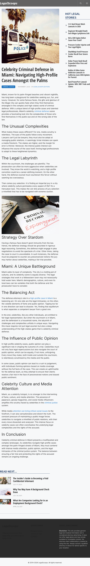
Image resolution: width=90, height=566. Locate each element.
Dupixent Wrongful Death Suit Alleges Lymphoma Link (78, 32)
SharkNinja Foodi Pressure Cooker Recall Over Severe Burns (78, 54)
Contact (34, 536)
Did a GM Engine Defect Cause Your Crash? (77, 39)
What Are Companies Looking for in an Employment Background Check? (30, 502)
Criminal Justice (8, 87)
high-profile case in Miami (41, 298)
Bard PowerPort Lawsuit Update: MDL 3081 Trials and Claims (79, 84)
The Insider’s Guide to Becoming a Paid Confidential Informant (30, 480)
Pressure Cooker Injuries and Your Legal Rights (79, 45)
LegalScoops (8, 3)
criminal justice (51, 403)
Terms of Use (36, 534)
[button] (81, 3)
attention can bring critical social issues (30, 411)
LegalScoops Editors (41, 87)
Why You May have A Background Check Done (31, 491)
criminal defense (41, 111)
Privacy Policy (36, 531)
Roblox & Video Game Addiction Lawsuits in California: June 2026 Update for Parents (79, 74)
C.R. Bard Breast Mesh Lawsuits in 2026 (76, 25)
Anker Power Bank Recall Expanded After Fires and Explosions (77, 63)
